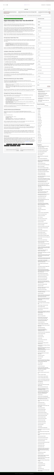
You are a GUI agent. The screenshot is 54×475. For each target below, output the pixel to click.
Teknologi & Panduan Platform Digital (42, 415)
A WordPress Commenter (41, 105)
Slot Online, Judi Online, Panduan (42, 374)
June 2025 (39, 129)
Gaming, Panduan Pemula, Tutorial (42, 196)
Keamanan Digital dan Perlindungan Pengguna (43, 235)
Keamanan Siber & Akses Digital (42, 245)
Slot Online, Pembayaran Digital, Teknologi (43, 377)
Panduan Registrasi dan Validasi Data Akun (43, 308)
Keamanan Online (40, 238)
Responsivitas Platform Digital (41, 351)
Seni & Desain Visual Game (41, 355)
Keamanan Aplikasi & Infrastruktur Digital (43, 227)
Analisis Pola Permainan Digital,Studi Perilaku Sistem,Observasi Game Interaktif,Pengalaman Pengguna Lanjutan (43, 161)
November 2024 (40, 140)
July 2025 (39, 128)
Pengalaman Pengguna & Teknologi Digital (43, 323)
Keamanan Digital (40, 229)
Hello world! (46, 105)
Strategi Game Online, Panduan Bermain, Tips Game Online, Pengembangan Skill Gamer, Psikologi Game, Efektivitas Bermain (43, 392)
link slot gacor (39, 30)
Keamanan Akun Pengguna (41, 224)
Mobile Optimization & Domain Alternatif (43, 273)
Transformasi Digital (40, 462)
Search (49, 86)
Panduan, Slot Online (40, 314)
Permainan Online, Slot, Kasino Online (42, 339)
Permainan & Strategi (40, 335)
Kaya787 (19, 144)
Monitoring (23, 144)
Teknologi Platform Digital (41, 443)
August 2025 (39, 126)
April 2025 (39, 132)
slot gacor (39, 76)
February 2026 (39, 117)
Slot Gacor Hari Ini (40, 364)
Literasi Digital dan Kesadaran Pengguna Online (43, 266)
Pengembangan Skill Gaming (41, 327)
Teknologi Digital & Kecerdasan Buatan (42, 427)
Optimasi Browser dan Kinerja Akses (42, 276)
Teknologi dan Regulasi (40, 424)
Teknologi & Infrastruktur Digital (42, 409)
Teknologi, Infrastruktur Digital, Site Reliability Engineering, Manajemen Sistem (13, 18)
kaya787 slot (27, 141)
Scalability (18, 145)
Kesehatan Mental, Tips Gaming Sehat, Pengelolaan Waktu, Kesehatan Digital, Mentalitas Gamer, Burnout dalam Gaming (44, 261)
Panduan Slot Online (40, 309)
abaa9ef (6, 22)
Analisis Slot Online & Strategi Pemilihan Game (43, 164)
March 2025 (39, 134)
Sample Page (26, 9)
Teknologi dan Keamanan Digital (42, 421)
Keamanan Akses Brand (41, 221)
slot (38, 82)
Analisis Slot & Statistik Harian (41, 163)
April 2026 (39, 114)
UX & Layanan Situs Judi (41, 468)
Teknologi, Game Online (41, 453)
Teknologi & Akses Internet (41, 402)
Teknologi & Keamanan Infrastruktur (42, 412)
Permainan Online (40, 338)
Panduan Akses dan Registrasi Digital (42, 284)
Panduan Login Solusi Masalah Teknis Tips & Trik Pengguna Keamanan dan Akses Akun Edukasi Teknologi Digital (44, 299)
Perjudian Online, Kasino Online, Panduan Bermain (44, 332)
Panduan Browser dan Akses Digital (42, 289)
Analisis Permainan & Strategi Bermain (42, 158)
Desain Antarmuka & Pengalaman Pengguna (43, 167)
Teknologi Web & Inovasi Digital (42, 452)
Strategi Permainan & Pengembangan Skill (43, 396)
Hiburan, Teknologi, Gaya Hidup (41, 206)
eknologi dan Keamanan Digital (41, 174)
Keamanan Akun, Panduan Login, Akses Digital (43, 226)
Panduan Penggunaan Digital (41, 306)
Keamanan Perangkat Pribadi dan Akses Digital (43, 243)
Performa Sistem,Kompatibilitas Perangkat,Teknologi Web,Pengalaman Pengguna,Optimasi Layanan (42, 330)
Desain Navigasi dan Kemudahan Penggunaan (43, 171)
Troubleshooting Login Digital (41, 465)
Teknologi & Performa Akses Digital (42, 418)
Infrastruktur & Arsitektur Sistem (42, 209)
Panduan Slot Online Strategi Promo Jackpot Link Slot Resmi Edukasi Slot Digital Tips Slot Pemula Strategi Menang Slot (44, 312)
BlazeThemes (32, 473)
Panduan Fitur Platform (40, 293)
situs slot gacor (40, 358)
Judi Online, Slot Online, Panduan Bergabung (43, 212)
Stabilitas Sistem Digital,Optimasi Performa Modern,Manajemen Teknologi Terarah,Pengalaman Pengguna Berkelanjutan (43, 389)
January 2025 (39, 137)
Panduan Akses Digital (40, 285)
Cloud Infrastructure (9, 144)
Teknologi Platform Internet (41, 445)
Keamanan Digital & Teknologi (41, 232)
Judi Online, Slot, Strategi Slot (41, 215)
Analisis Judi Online (40, 154)
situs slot (39, 79)
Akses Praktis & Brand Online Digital (42, 151)
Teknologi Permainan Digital (41, 440)
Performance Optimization (29, 144)
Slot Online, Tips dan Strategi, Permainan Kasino (44, 379)
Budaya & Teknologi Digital (41, 166)
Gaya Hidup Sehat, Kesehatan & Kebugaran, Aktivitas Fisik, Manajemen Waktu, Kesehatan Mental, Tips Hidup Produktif (43, 204)
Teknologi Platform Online (41, 446)
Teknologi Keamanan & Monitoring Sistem (43, 437)
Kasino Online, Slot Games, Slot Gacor (42, 218)
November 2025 (40, 122)
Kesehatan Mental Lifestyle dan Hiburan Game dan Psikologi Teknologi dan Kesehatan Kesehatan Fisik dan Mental (44, 255)
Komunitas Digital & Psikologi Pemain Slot (43, 263)
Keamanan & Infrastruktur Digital (42, 220)
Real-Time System (6, 145)
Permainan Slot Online (40, 341)
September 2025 (40, 125)
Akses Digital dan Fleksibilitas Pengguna (43, 148)
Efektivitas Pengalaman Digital (41, 173)
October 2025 (39, 123)
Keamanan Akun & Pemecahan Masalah (42, 223)
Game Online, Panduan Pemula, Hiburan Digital (43, 183)
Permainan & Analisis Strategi (41, 333)
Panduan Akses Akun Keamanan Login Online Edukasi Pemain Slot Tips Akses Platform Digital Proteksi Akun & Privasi (44, 282)
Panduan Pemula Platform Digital (42, 301)
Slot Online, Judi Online (40, 370)
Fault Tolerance (15, 144)
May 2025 (39, 131)
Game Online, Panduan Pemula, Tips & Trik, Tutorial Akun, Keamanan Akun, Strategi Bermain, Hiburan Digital (44, 185)
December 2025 (40, 120)
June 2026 (39, 111)
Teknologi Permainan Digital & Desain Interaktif (43, 442)
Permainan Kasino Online (41, 336)
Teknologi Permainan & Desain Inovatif (42, 439)
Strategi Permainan (40, 394)
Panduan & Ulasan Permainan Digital (42, 279)
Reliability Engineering (13, 145)
